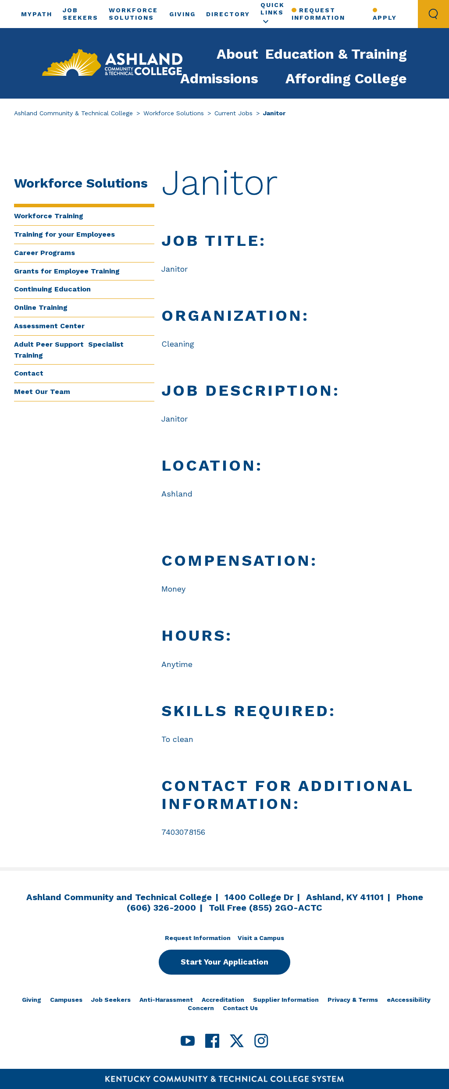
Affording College (346, 78)
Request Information (318, 14)
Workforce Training (48, 216)
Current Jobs (233, 113)
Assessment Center (49, 326)
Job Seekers (111, 999)
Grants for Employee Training (67, 271)
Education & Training (336, 54)
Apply (385, 17)
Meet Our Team (42, 391)
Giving (182, 14)
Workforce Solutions (173, 113)
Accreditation (223, 999)
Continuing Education (52, 289)
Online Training (41, 307)
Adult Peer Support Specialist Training (69, 349)
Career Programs (44, 252)
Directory (228, 14)
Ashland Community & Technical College (73, 113)
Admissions (219, 78)
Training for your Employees (64, 234)
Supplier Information (286, 999)
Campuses (66, 999)
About (237, 54)
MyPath (36, 14)
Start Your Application (224, 961)
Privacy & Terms (353, 999)
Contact (28, 373)
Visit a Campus (261, 937)
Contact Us (240, 1007)
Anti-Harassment (166, 999)
